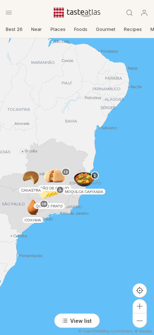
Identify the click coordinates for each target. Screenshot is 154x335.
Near (36, 29)
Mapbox (145, 331)
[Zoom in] (140, 306)
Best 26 (14, 29)
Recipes (133, 29)
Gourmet (105, 29)
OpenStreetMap (96, 331)
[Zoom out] (140, 320)
